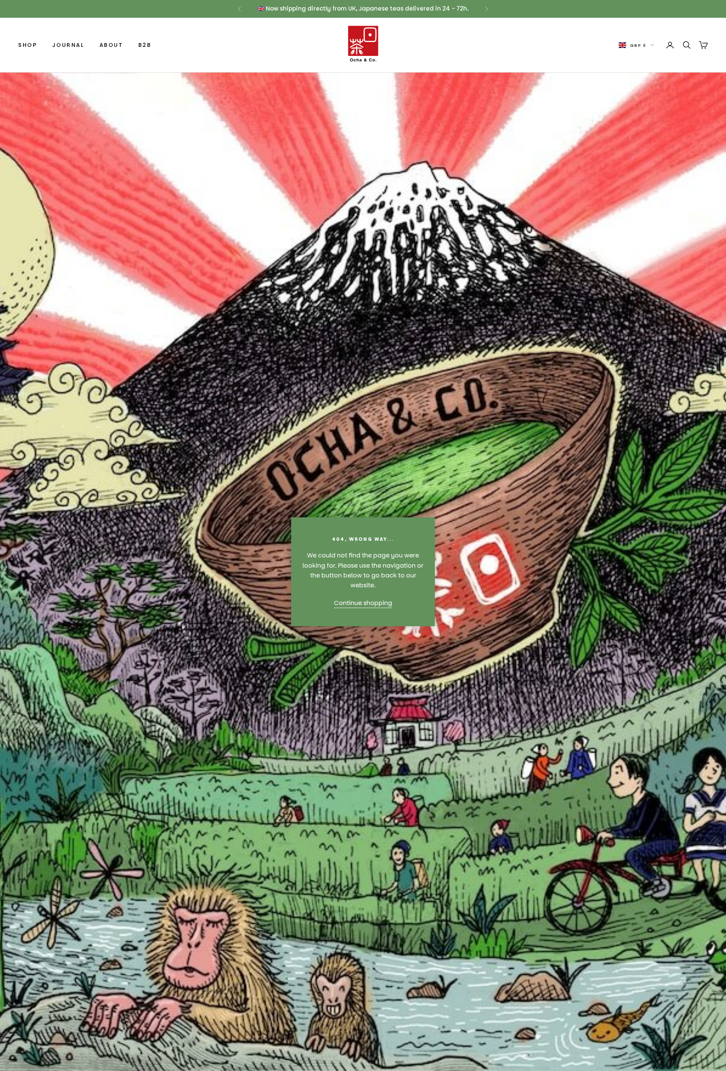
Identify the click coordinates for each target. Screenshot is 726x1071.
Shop (27, 45)
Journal (68, 45)
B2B (145, 45)
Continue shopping (363, 603)
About (111, 45)
